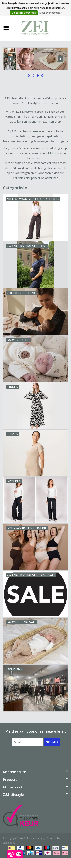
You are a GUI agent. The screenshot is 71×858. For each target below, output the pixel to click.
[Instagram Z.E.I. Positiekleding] (50, 754)
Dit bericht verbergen (24, 12)
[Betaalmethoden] (11, 847)
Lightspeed (9, 842)
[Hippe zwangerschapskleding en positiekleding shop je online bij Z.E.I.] (41, 27)
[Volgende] (60, 59)
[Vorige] (10, 59)
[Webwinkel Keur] (35, 815)
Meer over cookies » (50, 12)
